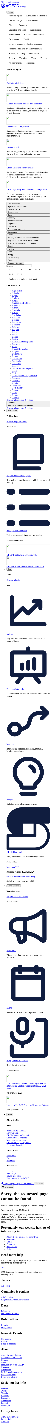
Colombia (16, 378)
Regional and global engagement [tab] (23, 279)
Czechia (15, 397)
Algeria (15, 295)
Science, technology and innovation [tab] (24, 53)
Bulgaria (15, 351)
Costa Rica (16, 385)
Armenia (15, 308)
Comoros (16, 380)
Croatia (15, 390)
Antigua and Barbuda (21, 303)
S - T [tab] (11, 274)
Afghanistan (17, 291)
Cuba (14, 392)
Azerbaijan (16, 315)
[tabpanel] (28, 134)
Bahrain (15, 320)
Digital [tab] (12, 25)
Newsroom (11, 1239)
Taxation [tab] (23, 58)
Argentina (16, 305)
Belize (14, 332)
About (10, 1115)
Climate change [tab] (15, 20)
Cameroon (16, 363)
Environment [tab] (14, 34)
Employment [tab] (35, 30)
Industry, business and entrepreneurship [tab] (25, 44)
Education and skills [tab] (17, 30)
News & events (14, 886)
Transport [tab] (30, 63)
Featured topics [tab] (15, 16)
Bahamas (16, 317)
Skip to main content (10, 2)
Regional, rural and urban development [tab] (25, 49)
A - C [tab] (11, 269)
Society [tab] (12, 58)
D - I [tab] (20, 269)
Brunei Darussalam (20, 349)
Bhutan (15, 337)
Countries (11, 1244)
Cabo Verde (17, 359)
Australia (16, 310)
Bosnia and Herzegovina (22, 342)
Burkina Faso (18, 354)
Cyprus (15, 395)
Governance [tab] (14, 39)
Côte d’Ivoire (17, 388)
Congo (15, 383)
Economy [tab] (23, 25)
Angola (15, 300)
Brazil (14, 346)
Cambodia (16, 361)
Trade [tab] (33, 58)
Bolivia (15, 339)
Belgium (15, 329)
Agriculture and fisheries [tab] (36, 16)
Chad (14, 371)
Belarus (15, 327)
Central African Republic (22, 368)
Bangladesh (17, 322)
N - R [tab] (37, 269)
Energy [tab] (44, 58)
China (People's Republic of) (24, 375)
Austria (15, 312)
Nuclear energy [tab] (15, 63)
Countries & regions (15, 263)
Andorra (15, 298)
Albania (15, 293)
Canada (15, 366)
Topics (10, 12)
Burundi (15, 356)
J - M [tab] (28, 269)
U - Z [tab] (19, 274)
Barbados (16, 325)
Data (9, 569)
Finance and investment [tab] (34, 34)
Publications (12, 411)
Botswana (16, 344)
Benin (14, 334)
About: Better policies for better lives (22, 1237)
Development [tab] (32, 20)
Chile (14, 373)
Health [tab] (26, 39)
